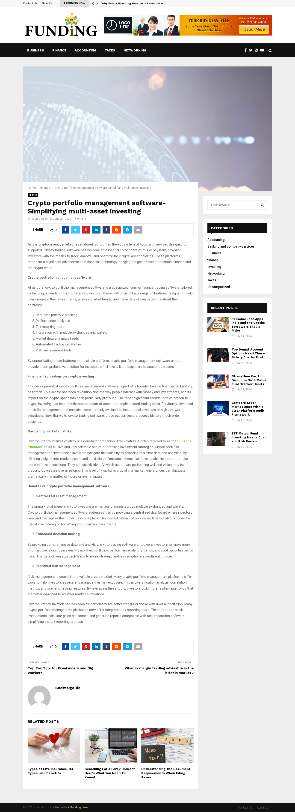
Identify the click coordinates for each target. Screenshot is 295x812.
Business (35, 50)
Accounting (85, 50)
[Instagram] (257, 50)
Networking (135, 50)
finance (59, 50)
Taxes (110, 50)
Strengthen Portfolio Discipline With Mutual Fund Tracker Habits (249, 380)
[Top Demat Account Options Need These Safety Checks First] (218, 355)
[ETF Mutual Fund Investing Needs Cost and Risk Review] (218, 439)
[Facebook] (247, 50)
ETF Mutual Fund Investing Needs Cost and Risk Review (249, 437)
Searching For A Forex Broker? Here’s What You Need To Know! (110, 773)
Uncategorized (218, 287)
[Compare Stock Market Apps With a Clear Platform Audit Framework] (218, 408)
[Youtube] (263, 50)
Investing (214, 267)
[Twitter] (252, 50)
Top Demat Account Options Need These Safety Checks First (248, 353)
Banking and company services (231, 246)
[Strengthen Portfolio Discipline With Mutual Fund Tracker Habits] (218, 382)
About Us (47, 3)
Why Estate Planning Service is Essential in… (133, 3)
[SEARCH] (262, 205)
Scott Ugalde (39, 218)
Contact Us (30, 3)
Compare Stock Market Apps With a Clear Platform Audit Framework (248, 408)
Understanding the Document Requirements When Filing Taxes (165, 773)
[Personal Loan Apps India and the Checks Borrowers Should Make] (218, 324)
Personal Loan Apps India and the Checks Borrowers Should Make (248, 325)
